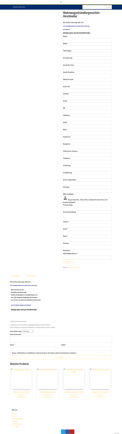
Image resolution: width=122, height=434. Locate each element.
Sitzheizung (67, 165)
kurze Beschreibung (69, 212)
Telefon (66, 222)
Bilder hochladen (68, 194)
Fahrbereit (66, 115)
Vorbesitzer (67, 137)
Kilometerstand (68, 79)
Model (65, 43)
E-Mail (63, 345)
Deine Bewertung (16, 331)
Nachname (66, 250)
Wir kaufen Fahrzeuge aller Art (74, 267)
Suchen (108, 7)
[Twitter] (63, 431)
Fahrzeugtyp (67, 51)
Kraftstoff (66, 86)
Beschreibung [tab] (16, 276)
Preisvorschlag (68, 205)
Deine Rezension (16, 334)
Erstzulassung (67, 58)
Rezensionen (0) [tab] (31, 276)
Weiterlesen (21, 396)
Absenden (67, 261)
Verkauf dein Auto (19, 7)
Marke (65, 36)
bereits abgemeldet (69, 180)
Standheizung (67, 173)
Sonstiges (66, 187)
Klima (65, 130)
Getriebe (66, 94)
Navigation (66, 144)
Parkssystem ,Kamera (70, 151)
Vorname (66, 243)
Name (65, 236)
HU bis (65, 101)
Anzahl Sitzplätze (68, 72)
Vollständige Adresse (70, 253)
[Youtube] (72, 431)
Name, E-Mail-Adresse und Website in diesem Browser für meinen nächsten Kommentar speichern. (44, 353)
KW (64, 108)
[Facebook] (67, 431)
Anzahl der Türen (68, 65)
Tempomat (66, 158)
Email (65, 229)
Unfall (65, 122)
